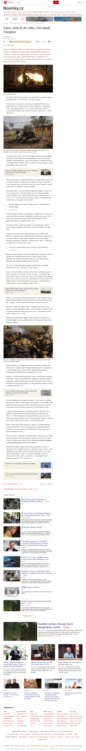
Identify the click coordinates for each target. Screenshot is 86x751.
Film (22, 529)
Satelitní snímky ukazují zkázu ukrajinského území (36, 602)
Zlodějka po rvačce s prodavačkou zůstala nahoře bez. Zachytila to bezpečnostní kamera (36, 572)
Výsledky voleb (7, 718)
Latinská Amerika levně (63, 723)
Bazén (17, 734)
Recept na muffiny (48, 716)
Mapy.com (24, 731)
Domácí (19, 12)
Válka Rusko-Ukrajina (21, 489)
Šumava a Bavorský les (63, 718)
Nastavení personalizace (75, 745)
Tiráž (28, 745)
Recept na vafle (48, 723)
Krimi (51, 12)
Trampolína (34, 734)
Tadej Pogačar (21, 721)
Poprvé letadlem (61, 716)
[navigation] (2, 2)
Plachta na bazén (25, 734)
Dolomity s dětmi (61, 725)
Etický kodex (45, 745)
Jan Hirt (19, 718)
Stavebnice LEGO (33, 737)
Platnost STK (73, 725)
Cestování (24, 14)
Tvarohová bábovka (49, 721)
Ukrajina (30, 489)
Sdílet (45, 41)
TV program (65, 14)
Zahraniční (29, 12)
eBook (39, 41)
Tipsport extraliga (34, 718)
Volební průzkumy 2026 (10, 716)
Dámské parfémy (43, 737)
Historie (30, 14)
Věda (19, 14)
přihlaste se (28, 41)
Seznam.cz (80, 2)
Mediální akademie (36, 745)
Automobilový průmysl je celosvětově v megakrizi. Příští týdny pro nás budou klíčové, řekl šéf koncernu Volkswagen (34, 543)
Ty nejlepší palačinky (49, 714)
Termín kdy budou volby (10, 721)
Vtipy (22, 503)
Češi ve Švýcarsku (62, 721)
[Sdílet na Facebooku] (49, 484)
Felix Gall (19, 723)
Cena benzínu (52, 731)
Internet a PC (7, 14)
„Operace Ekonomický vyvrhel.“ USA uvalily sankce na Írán (42, 663)
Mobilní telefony (23, 737)
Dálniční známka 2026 (76, 716)
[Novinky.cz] (14, 8)
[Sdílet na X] (52, 484)
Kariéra (23, 745)
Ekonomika (62, 12)
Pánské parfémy (42, 739)
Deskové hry (60, 737)
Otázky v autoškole (75, 723)
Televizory (67, 737)
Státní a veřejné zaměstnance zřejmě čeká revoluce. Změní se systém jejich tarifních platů (14, 664)
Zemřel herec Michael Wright (31, 527)
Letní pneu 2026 (74, 714)
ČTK (5, 37)
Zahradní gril (69, 734)
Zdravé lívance (47, 718)
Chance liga (33, 714)
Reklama (17, 745)
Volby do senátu (8, 723)
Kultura (56, 12)
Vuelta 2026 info (21, 714)
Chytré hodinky (75, 737)
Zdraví (22, 561)
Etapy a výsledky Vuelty (23, 716)
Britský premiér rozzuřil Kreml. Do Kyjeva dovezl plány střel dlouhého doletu (36, 514)
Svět (7, 465)
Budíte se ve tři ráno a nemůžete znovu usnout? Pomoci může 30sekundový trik (35, 558)
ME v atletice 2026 (35, 721)
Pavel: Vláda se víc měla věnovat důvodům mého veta (69, 663)
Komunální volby (8, 725)
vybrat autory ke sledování (9, 38)
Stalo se (14, 12)
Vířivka (76, 734)
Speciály (54, 14)
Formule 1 (33, 723)
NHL (31, 725)
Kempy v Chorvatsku (62, 714)
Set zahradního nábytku (58, 734)
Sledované (78, 14)
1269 (52, 42)
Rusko (36, 489)
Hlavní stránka (7, 12)
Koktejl (73, 12)
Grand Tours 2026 (22, 725)
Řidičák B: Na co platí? (76, 721)
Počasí (59, 14)
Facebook (6, 745)
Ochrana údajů (54, 745)
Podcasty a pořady (38, 14)
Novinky (9, 37)
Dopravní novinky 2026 (76, 718)
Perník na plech (48, 725)
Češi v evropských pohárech (65, 731)
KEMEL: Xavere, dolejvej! (30, 587)
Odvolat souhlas (63, 745)
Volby (24, 12)
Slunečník (41, 734)
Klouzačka (47, 734)
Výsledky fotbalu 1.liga (36, 716)
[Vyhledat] (56, 2)
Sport (45, 14)
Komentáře (46, 12)
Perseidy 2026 (44, 731)
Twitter (12, 745)
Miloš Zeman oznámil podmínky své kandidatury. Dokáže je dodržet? (33, 500)
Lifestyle (68, 12)
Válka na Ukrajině (37, 12)
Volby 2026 (6, 714)
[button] (28, 78)
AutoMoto (14, 14)
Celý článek (58, 636)
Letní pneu (52, 737)
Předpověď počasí (34, 731)
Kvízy (49, 14)
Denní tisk (71, 14)
